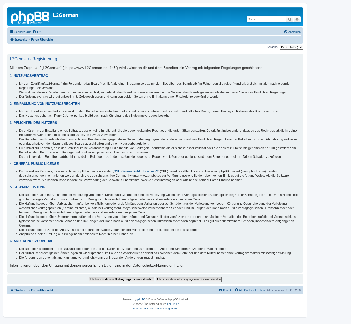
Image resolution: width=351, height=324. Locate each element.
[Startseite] (30, 16)
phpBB (141, 299)
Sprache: (272, 46)
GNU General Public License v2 (136, 171)
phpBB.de (173, 303)
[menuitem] (37, 32)
